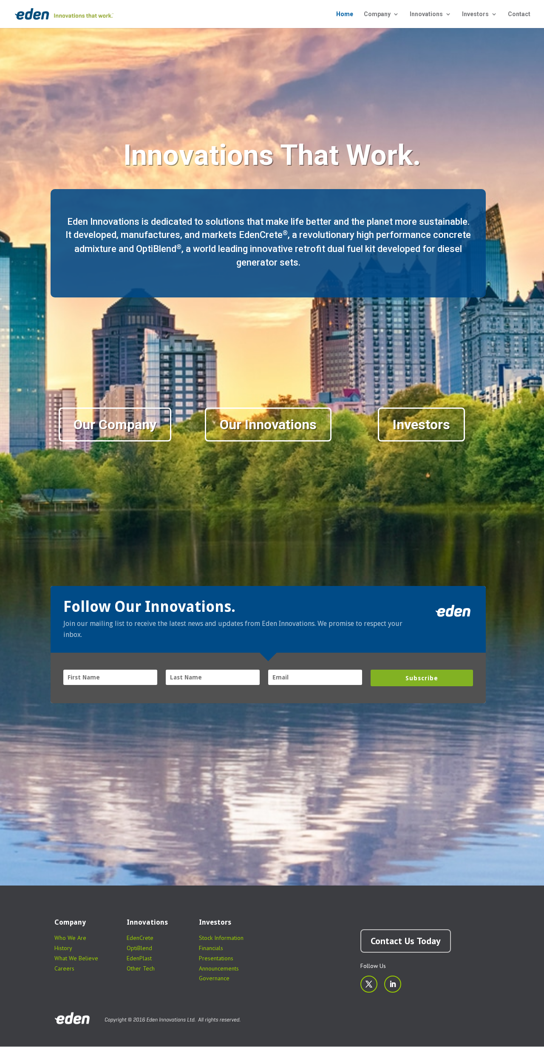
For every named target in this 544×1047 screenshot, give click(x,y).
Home (344, 14)
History (63, 948)
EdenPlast (139, 958)
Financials (211, 948)
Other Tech (141, 968)
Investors (475, 14)
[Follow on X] (369, 984)
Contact (519, 14)
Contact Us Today (406, 941)
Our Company (115, 424)
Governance (214, 978)
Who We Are (70, 938)
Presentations (216, 958)
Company (377, 14)
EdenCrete (140, 938)
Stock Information (221, 938)
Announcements (219, 968)
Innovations (426, 14)
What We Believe (76, 958)
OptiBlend (139, 948)
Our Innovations (268, 424)
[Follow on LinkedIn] (393, 984)
